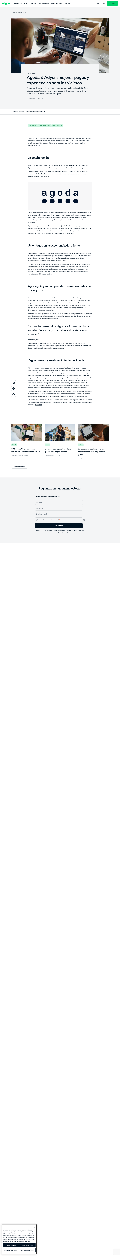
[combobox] (29, 111)
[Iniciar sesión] (104, 3)
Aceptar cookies (11, 1245)
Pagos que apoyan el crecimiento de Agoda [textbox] (28, 111)
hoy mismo (32, 402)
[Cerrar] (34, 1227)
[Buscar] (98, 3)
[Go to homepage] (6, 3)
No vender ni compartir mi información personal (19, 1250)
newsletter (38, 404)
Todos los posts (19, 466)
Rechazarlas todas (27, 1245)
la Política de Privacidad (60, 530)
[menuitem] (18, 3)
